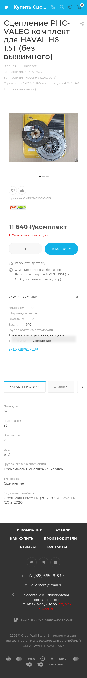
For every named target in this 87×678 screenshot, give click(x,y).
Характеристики (25, 387)
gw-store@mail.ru (46, 585)
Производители (60, 538)
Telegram (43, 562)
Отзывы (61, 387)
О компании (30, 530)
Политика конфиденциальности (47, 619)
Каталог (61, 530)
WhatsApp (55, 562)
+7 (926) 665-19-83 (44, 576)
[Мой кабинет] (70, 7)
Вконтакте (32, 562)
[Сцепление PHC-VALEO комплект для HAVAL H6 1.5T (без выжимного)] (43, 137)
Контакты (57, 547)
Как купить (21, 538)
